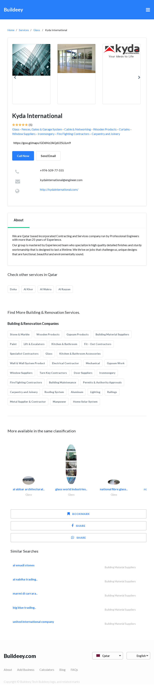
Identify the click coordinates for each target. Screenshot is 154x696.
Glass (36, 30)
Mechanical (93, 363)
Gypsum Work (116, 363)
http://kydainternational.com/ (59, 189)
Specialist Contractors (24, 353)
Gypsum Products (77, 334)
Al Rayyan (64, 289)
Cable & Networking (77, 129)
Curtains (124, 129)
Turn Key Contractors (53, 372)
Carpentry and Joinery (106, 134)
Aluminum (77, 392)
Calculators (46, 669)
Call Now (23, 156)
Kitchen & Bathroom (64, 344)
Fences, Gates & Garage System (42, 129)
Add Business (25, 669)
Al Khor (28, 289)
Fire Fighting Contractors (73, 134)
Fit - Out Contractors (97, 344)
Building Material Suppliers (112, 334)
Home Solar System (85, 401)
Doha (13, 289)
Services (24, 30)
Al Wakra (45, 289)
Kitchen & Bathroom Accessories (80, 353)
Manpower (59, 401)
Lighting (95, 392)
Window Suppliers (23, 134)
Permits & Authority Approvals (102, 382)
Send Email (48, 156)
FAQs (74, 669)
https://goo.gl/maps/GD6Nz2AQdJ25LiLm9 (42, 143)
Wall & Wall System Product (27, 363)
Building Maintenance (62, 382)
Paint (13, 344)
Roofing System (54, 392)
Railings (112, 392)
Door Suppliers (83, 372)
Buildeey (13, 10)
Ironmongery (46, 134)
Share (80, 525)
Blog (62, 669)
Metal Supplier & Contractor (28, 401)
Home (11, 30)
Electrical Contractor (65, 363)
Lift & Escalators (34, 344)
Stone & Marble (19, 334)
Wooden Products (105, 129)
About (8, 669)
